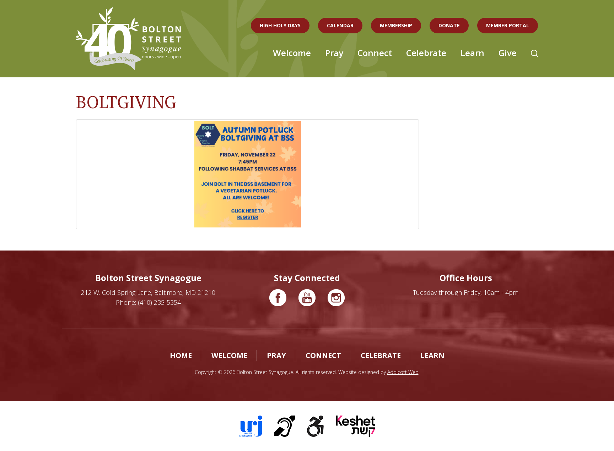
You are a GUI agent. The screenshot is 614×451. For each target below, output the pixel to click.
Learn (472, 53)
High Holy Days (280, 25)
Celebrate (426, 53)
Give (508, 53)
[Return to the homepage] (128, 38)
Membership (396, 25)
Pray (334, 53)
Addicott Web (403, 372)
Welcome (292, 53)
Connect (374, 53)
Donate (449, 25)
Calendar (340, 25)
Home (181, 355)
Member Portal (507, 25)
